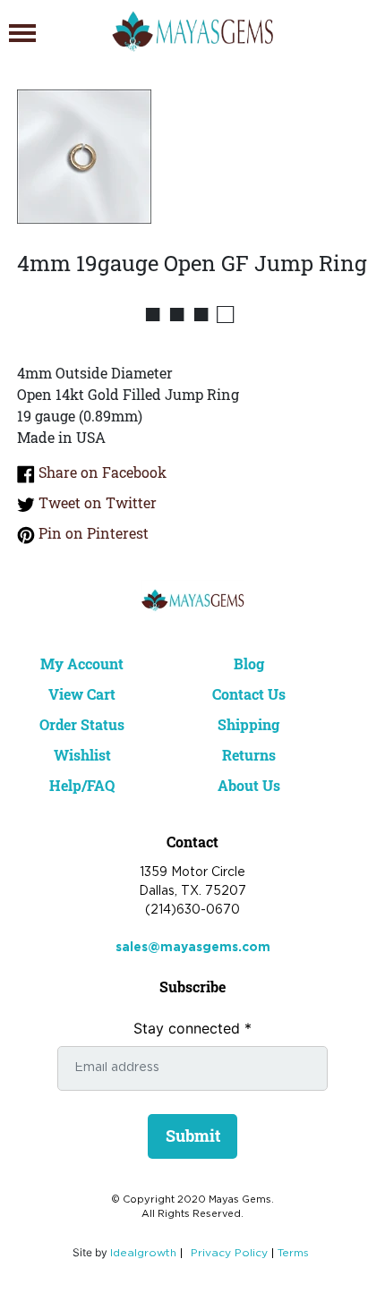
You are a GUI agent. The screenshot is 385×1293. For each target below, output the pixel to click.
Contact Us (249, 694)
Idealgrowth (143, 1253)
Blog (249, 663)
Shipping (248, 724)
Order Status (81, 724)
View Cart (82, 694)
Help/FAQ (82, 785)
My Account (82, 663)
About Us (249, 785)
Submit (193, 1135)
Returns (249, 754)
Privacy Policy (229, 1253)
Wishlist (82, 754)
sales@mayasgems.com (193, 947)
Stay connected (192, 1028)
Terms (293, 1253)
